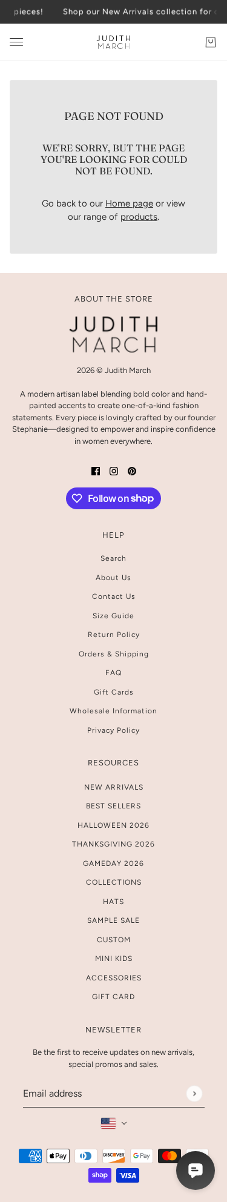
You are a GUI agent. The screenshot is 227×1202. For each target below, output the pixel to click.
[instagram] (114, 471)
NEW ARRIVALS (113, 787)
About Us (113, 577)
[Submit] (194, 1093)
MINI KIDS (114, 958)
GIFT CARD (113, 996)
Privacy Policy (113, 730)
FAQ (113, 673)
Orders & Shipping (114, 654)
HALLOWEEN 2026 (113, 825)
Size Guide (113, 616)
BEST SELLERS (113, 806)
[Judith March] (113, 42)
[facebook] (96, 471)
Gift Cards (114, 692)
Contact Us (114, 596)
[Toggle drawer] (16, 42)
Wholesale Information (113, 711)
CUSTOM (114, 940)
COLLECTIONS (114, 882)
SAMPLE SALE (113, 920)
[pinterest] (132, 471)
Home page (129, 203)
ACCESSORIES (114, 978)
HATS (113, 901)
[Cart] (210, 41)
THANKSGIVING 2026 (113, 844)
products (138, 216)
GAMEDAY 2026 (113, 863)
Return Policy (114, 634)
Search (113, 558)
